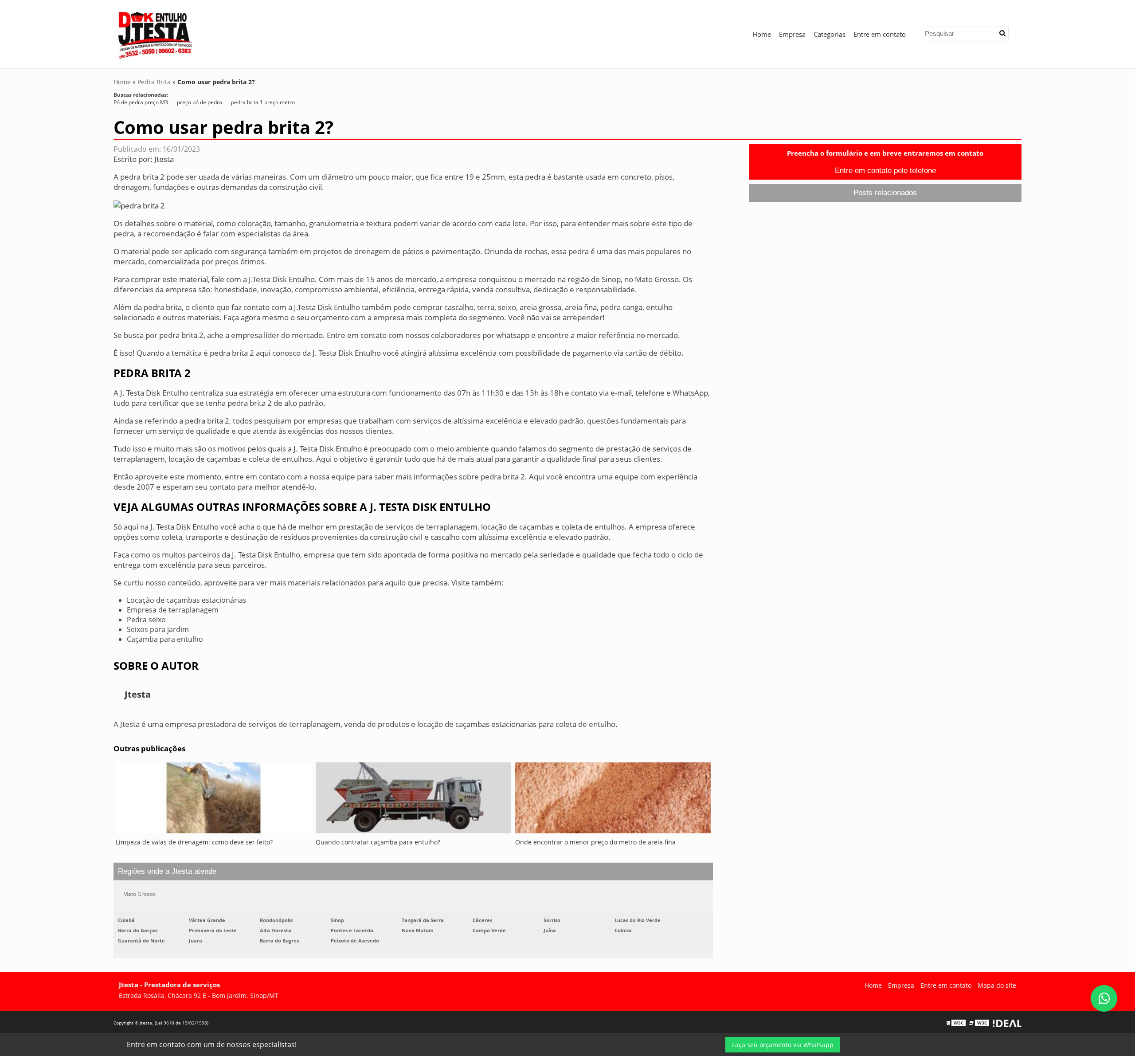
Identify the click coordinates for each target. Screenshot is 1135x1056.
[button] (1002, 33)
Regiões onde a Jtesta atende (167, 871)
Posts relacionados (885, 192)
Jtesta (164, 159)
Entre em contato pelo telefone (885, 170)
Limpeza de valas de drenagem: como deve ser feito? (194, 842)
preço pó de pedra (199, 102)
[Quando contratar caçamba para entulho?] (413, 800)
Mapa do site (997, 985)
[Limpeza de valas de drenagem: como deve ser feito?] (213, 800)
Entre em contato (879, 34)
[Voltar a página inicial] (156, 33)
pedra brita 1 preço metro (263, 102)
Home (761, 34)
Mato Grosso (139, 894)
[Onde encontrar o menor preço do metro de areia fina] (613, 800)
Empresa (792, 34)
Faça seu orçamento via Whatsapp (783, 1044)
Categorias (829, 34)
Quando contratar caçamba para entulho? (378, 842)
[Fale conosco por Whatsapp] (1104, 998)
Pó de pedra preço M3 (141, 102)
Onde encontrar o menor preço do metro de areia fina (595, 842)
